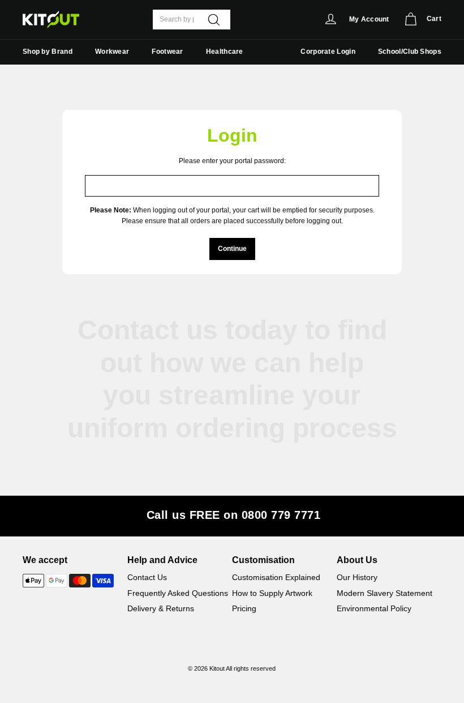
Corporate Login (327, 52)
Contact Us (147, 577)
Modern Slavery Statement (384, 593)
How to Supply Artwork (272, 593)
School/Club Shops (409, 52)
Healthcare (224, 52)
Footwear (167, 52)
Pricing (244, 608)
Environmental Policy (374, 608)
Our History (357, 577)
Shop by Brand (47, 52)
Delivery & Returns (160, 608)
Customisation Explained (276, 577)
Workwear (112, 52)
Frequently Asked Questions (177, 593)
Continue (232, 249)
